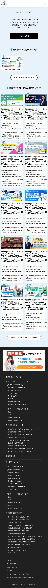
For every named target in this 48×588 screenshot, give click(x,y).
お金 (9, 412)
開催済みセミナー (12, 456)
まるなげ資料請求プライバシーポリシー (19, 577)
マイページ (11, 553)
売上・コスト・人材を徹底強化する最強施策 (21, 539)
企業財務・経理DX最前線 (15, 443)
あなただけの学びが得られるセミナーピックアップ (23, 429)
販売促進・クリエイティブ (16, 404)
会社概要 (9, 571)
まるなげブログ (11, 560)
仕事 (9, 415)
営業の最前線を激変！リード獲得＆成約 (20, 528)
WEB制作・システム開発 (15, 387)
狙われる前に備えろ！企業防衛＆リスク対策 (21, 542)
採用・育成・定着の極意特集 (16, 533)
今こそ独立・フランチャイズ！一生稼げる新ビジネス (24, 536)
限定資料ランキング (13, 462)
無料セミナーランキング (14, 377)
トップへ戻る (24, 36)
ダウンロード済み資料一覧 (16, 550)
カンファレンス (12, 399)
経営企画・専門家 (13, 390)
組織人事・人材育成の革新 (16, 446)
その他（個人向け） (14, 420)
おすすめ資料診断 (13, 547)
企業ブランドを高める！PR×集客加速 (19, 525)
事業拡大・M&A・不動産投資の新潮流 (19, 448)
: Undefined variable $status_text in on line (12, 124)
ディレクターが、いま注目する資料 (18, 517)
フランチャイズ (12, 393)
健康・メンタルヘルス (14, 417)
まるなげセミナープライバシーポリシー (19, 574)
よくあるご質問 (11, 564)
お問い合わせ (11, 567)
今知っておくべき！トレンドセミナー (19, 440)
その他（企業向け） (14, 396)
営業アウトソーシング (14, 475)
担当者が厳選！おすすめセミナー (18, 432)
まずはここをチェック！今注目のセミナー (20, 434)
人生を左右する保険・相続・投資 (18, 544)
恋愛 (9, 505)
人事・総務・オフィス (14, 401)
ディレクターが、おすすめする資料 (18, 520)
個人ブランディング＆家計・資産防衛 (19, 451)
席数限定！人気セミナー (15, 437)
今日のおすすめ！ (13, 522)
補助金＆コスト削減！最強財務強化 (18, 531)
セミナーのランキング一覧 (24, 77)
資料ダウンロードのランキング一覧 (24, 337)
